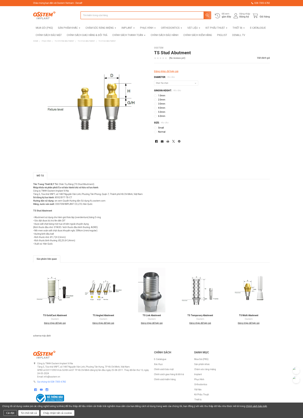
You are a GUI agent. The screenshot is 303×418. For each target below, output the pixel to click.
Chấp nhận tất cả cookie (57, 413)
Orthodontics (170, 27)
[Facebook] (156, 141)
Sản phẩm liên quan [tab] (47, 259)
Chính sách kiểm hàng (197, 35)
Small (161, 127)
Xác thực (158, 364)
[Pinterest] (179, 141)
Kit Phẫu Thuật (215, 27)
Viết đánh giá (263, 58)
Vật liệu (192, 27)
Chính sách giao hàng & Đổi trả (87, 35)
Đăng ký (244, 16)
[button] (91, 398)
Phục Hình (146, 27)
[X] (173, 141)
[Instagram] (47, 389)
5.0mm (161, 112)
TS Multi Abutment (248, 315)
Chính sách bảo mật (49, 35)
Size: (161, 122)
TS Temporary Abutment (200, 315)
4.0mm (161, 108)
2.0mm (161, 99)
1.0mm (161, 95)
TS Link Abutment (152, 315)
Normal (161, 132)
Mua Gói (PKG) (44, 27)
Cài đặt (10, 413)
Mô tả (40, 175)
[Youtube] (41, 389)
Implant (126, 27)
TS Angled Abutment (103, 315)
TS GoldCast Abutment (55, 315)
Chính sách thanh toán (127, 35)
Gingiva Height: (167, 90)
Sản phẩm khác (68, 27)
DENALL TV (238, 35)
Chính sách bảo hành (164, 35)
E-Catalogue (258, 27)
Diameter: (164, 77)
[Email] (162, 141)
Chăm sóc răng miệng (100, 27)
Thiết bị (237, 27)
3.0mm (161, 103)
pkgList (222, 35)
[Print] (167, 141)
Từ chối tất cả (29, 413)
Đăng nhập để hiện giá (166, 71)
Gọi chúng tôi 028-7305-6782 (51, 381)
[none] (91, 104)
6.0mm (161, 116)
